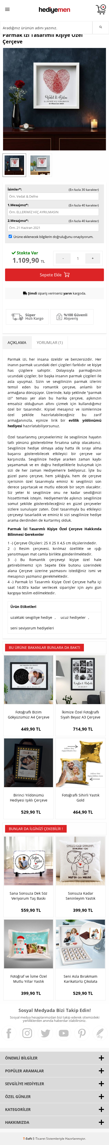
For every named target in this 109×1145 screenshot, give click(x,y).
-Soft (28, 1138)
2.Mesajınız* (18, 220)
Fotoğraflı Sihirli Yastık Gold (80, 798)
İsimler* (14, 189)
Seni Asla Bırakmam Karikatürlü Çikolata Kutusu (80, 979)
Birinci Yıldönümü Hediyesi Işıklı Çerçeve (28, 798)
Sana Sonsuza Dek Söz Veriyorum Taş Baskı (28, 896)
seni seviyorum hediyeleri (32, 628)
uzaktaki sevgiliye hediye (31, 617)
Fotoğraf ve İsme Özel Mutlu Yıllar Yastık (28, 979)
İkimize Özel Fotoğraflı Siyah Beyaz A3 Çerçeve (80, 715)
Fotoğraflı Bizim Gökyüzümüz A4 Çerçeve (28, 715)
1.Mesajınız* (18, 205)
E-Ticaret (39, 1138)
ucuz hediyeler (73, 617)
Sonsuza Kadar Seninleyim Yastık (80, 896)
